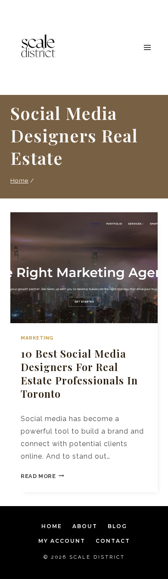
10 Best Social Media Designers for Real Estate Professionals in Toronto (79, 373)
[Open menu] (147, 47)
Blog (117, 526)
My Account (61, 541)
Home (51, 526)
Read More (42, 476)
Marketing (37, 338)
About (84, 526)
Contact (113, 541)
